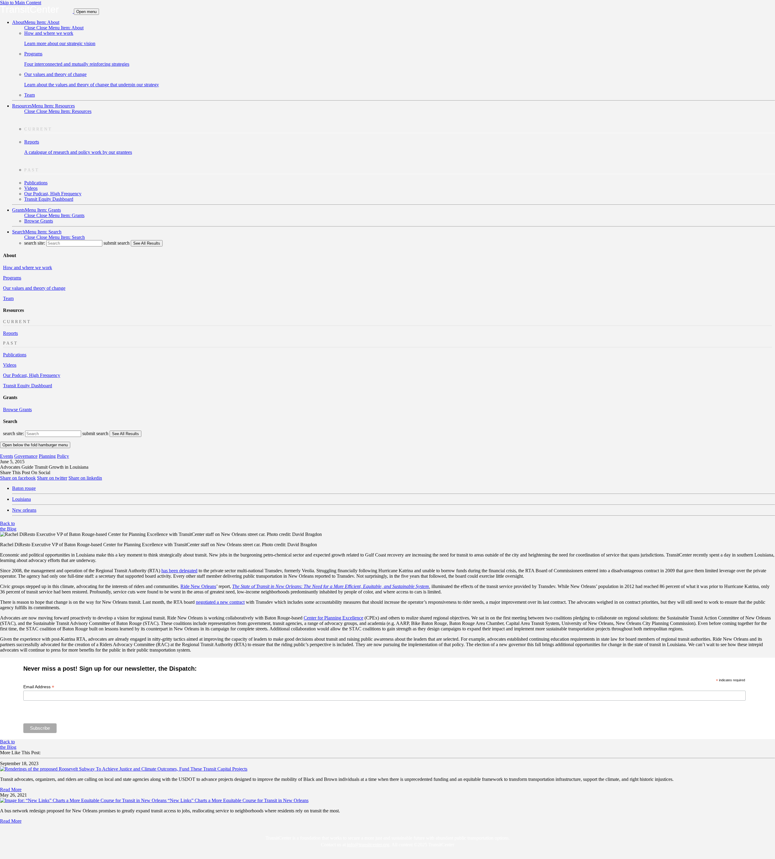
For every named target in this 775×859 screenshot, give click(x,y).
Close (54, 27)
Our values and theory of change (34, 288)
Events (6, 456)
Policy (63, 456)
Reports (10, 333)
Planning (47, 456)
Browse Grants (38, 220)
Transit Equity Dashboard (48, 199)
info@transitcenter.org (368, 844)
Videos (31, 188)
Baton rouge (24, 488)
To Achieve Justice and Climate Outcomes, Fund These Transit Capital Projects (171, 768)
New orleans (24, 510)
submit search (117, 243)
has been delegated (179, 570)
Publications (36, 182)
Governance (26, 456)
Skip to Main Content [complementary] (20, 2)
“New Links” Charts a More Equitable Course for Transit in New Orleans (238, 800)
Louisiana (21, 499)
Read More (10, 789)
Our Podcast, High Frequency (52, 193)
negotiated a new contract (220, 602)
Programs (12, 277)
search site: (35, 243)
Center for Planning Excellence (333, 617)
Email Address (38, 687)
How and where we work (27, 267)
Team (29, 94)
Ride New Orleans (198, 586)
